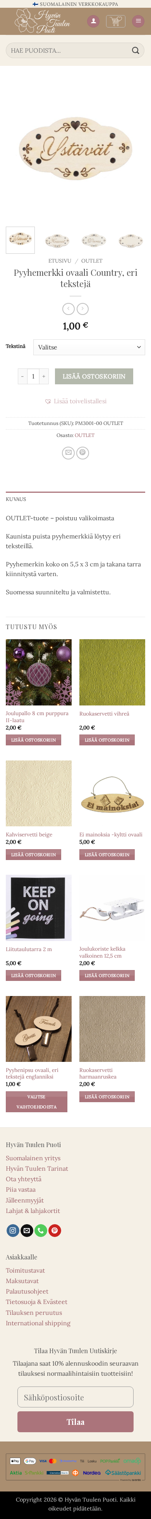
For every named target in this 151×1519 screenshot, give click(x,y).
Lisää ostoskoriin (94, 376)
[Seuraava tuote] (68, 309)
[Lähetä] (136, 50)
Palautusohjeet (27, 1291)
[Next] (133, 151)
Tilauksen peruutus (34, 1312)
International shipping (38, 1323)
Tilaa (75, 1421)
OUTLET (92, 260)
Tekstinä (16, 346)
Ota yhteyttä (23, 1179)
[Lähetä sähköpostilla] (68, 453)
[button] (115, 21)
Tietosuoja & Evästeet (36, 1302)
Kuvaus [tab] (16, 499)
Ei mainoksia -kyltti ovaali (110, 834)
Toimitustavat (25, 1270)
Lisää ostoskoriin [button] (33, 740)
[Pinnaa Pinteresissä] (82, 453)
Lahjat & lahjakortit (33, 1211)
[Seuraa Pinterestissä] (54, 1230)
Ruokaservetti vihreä (104, 713)
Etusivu (59, 260)
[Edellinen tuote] (83, 309)
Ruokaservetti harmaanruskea (98, 1073)
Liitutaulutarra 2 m (29, 949)
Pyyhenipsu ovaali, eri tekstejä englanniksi (32, 1073)
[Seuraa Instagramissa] (13, 1230)
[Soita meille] (40, 1230)
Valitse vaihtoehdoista (37, 1102)
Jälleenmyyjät (25, 1200)
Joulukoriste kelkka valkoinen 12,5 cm (102, 952)
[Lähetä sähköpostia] (27, 1230)
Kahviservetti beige (29, 834)
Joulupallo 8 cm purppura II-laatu (37, 717)
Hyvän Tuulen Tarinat (37, 1168)
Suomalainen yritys (33, 1158)
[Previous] (18, 151)
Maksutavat (22, 1281)
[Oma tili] (93, 21)
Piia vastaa (21, 1189)
